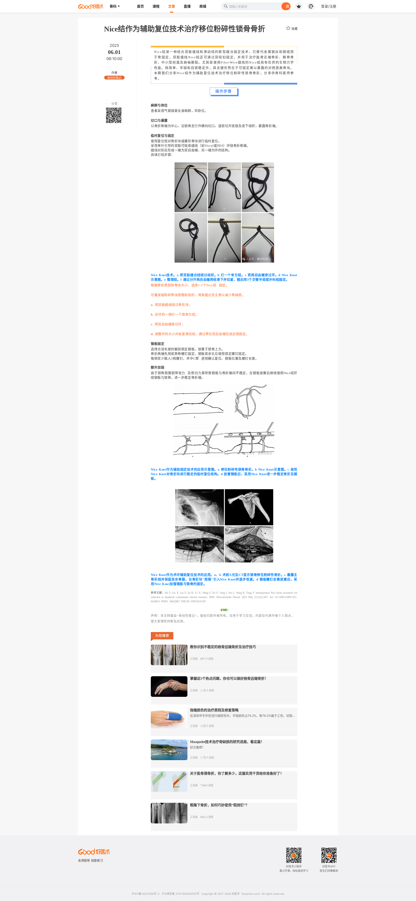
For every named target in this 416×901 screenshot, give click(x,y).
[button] (114, 6)
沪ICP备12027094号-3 (145, 893)
